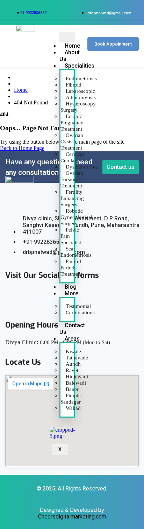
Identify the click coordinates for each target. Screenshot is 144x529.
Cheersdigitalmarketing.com (72, 516)
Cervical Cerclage (72, 157)
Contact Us (72, 328)
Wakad (73, 408)
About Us (69, 55)
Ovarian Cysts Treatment (71, 141)
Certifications (80, 312)
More (71, 293)
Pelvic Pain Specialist (70, 236)
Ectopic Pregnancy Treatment (72, 123)
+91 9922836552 (32, 13)
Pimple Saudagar (70, 399)
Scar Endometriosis (76, 252)
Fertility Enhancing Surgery (72, 198)
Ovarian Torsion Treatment (71, 179)
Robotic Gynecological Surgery (76, 217)
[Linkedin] (30, 297)
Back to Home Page (22, 148)
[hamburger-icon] (67, 37)
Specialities (79, 65)
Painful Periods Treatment (71, 268)
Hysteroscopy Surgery (78, 107)
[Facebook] (11, 297)
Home (21, 90)
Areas (72, 338)
